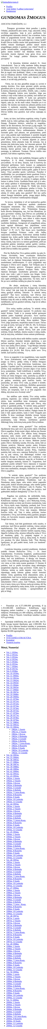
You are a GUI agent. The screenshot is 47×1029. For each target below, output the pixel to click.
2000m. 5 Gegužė (13, 1012)
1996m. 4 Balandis (14, 897)
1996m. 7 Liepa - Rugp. (16, 904)
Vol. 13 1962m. (12, 680)
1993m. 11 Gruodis (14, 830)
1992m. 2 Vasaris (13, 781)
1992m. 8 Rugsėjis (14, 795)
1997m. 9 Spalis (13, 937)
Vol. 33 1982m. (12, 727)
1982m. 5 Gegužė (18, 739)
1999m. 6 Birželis (13, 986)
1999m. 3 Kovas (13, 979)
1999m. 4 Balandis (14, 981)
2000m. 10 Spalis (13, 1021)
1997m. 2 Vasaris (13, 921)
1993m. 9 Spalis (13, 825)
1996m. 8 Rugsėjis (14, 907)
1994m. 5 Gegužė (13, 844)
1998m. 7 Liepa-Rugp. (15, 960)
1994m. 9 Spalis (13, 853)
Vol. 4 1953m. (12, 659)
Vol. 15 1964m (12, 685)
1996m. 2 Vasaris (13, 893)
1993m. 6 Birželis (13, 818)
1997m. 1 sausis (12, 918)
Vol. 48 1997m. (12, 916)
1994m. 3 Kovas (13, 839)
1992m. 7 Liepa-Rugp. (15, 792)
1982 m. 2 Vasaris (18, 732)
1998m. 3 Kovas (13, 951)
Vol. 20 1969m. (12, 697)
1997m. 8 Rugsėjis (14, 935)
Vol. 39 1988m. (12, 767)
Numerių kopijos (13, 642)
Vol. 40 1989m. (12, 769)
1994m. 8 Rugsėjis (14, 851)
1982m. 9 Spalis (18, 748)
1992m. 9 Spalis (13, 797)
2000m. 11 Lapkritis (14, 1023)
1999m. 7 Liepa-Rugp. (15, 988)
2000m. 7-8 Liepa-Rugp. (16, 1016)
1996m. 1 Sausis (13, 890)
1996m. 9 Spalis (13, 909)
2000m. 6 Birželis (13, 1014)
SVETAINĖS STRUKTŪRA (18, 638)
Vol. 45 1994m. (12, 832)
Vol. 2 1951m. (12, 655)
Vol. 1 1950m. (12, 652)
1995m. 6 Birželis (13, 874)
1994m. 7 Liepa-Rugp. (15, 848)
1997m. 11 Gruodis (14, 942)
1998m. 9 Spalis (13, 965)
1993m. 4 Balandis (14, 813)
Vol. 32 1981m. (12, 725)
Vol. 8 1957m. (12, 669)
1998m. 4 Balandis (14, 953)
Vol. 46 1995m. (12, 860)
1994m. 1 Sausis (13, 834)
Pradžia (9, 6)
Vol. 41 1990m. (12, 771)
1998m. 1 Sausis (13, 946)
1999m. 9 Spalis (13, 993)
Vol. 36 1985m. (12, 760)
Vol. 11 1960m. (12, 676)
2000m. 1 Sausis (13, 1002)
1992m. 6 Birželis (13, 790)
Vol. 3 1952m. (12, 657)
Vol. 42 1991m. (12, 774)
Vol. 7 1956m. (12, 666)
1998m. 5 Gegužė (13, 956)
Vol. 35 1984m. (12, 757)
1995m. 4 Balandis (14, 869)
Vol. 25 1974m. (12, 708)
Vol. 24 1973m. (12, 706)
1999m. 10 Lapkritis (14, 995)
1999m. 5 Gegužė (13, 984)
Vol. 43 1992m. (12, 776)
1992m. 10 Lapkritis (14, 799)
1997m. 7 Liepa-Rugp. (15, 932)
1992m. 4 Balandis (14, 785)
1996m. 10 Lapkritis (14, 911)
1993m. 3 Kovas (13, 811)
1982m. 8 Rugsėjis (19, 746)
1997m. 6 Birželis (13, 930)
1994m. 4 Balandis (14, 841)
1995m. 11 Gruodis (14, 886)
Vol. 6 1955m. (12, 664)
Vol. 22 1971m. (12, 701)
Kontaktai (10, 640)
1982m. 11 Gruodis (19, 753)
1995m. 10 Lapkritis (14, 883)
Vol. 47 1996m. (12, 888)
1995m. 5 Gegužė (13, 872)
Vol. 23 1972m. (12, 704)
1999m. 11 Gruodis (14, 998)
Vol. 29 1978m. (12, 718)
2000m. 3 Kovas (13, 1007)
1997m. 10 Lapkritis (14, 939)
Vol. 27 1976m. (12, 713)
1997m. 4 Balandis (14, 925)
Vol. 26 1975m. (12, 711)
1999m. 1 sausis (12, 974)
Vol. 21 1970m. (12, 699)
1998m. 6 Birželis (13, 958)
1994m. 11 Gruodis (14, 858)
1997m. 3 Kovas (13, 923)
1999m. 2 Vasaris (13, 977)
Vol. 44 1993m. (12, 804)
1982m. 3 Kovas (18, 734)
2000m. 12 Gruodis (14, 1026)
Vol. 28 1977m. (12, 715)
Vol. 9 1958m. (12, 671)
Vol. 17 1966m (12, 690)
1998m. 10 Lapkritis (14, 967)
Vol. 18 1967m (12, 692)
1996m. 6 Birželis (13, 902)
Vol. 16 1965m (12, 687)
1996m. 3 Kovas (13, 895)
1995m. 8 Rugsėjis (14, 879)
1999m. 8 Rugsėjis (14, 991)
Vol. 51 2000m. (12, 1000)
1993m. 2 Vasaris (13, 809)
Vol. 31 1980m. (12, 722)
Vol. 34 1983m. (12, 755)
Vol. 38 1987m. (12, 764)
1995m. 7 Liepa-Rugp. (15, 876)
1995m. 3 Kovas (13, 867)
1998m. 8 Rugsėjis (14, 963)
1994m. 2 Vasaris (13, 837)
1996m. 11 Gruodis (14, 914)
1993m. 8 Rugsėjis (14, 823)
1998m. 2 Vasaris (13, 949)
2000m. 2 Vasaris (13, 1005)
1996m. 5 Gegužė (13, 900)
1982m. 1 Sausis (18, 729)
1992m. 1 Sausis (13, 778)
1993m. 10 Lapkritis (14, 827)
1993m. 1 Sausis (13, 806)
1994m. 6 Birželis (13, 846)
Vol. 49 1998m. (12, 944)
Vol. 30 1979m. (12, 720)
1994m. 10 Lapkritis (14, 855)
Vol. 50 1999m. (12, 972)
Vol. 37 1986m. (12, 762)
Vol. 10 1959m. (12, 673)
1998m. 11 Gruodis (14, 970)
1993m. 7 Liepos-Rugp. (16, 820)
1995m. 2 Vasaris (13, 865)
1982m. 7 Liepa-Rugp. (20, 743)
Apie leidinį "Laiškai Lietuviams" (20, 9)
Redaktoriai (11, 11)
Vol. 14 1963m (12, 683)
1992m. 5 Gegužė (13, 788)
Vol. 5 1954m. (12, 662)
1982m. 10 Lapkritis (19, 750)
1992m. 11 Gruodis (14, 802)
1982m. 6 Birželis (18, 741)
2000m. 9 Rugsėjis (14, 1019)
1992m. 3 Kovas (13, 783)
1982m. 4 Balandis (19, 736)
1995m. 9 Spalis (13, 881)
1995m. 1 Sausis (13, 862)
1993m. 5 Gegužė (13, 816)
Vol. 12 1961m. (12, 678)
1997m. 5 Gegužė (13, 928)
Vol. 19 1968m (12, 694)
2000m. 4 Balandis (14, 1009)
